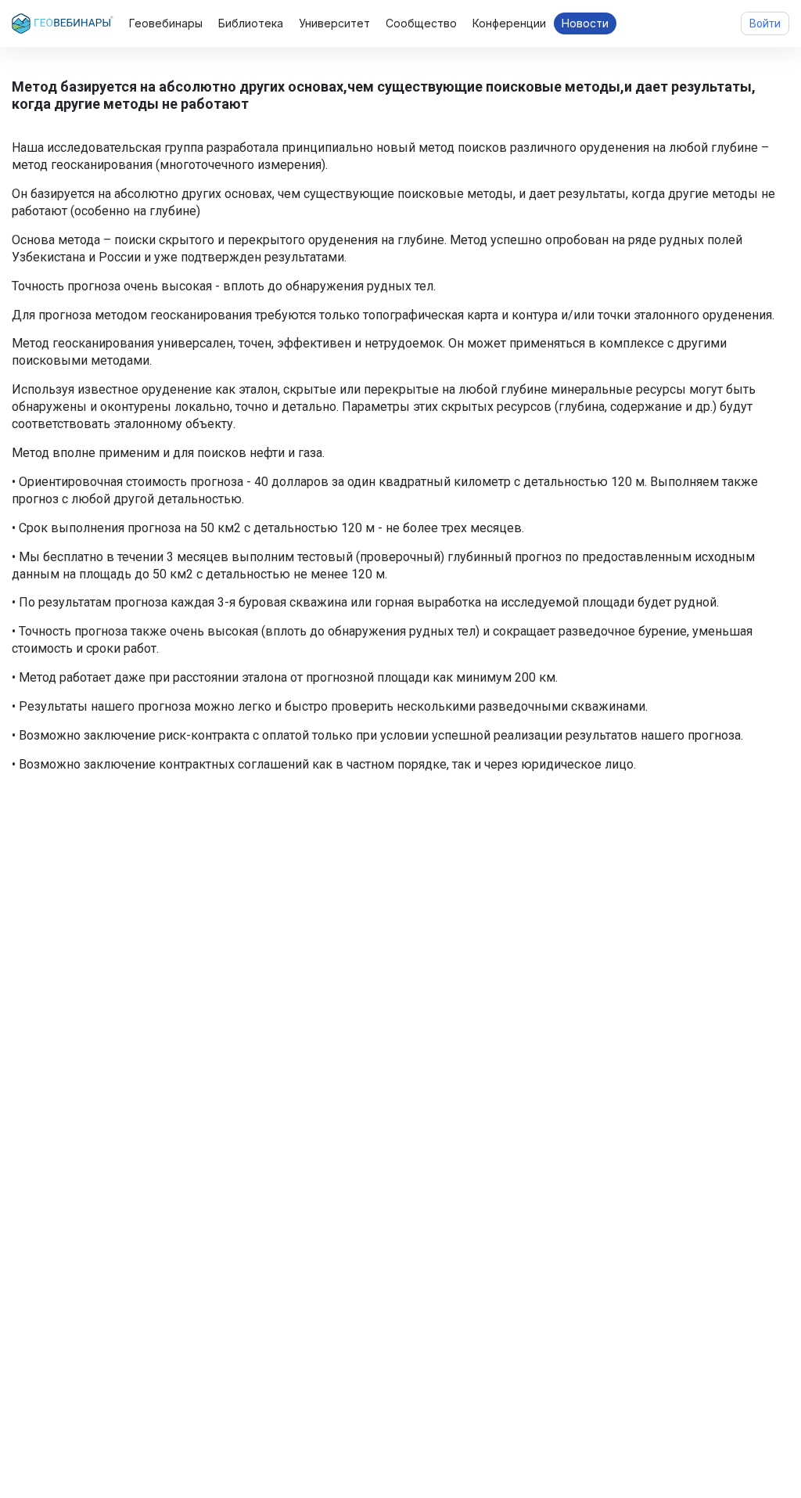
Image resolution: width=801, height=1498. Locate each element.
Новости (585, 23)
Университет (334, 23)
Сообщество (421, 23)
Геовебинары (166, 23)
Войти (765, 23)
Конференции (509, 23)
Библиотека (250, 23)
